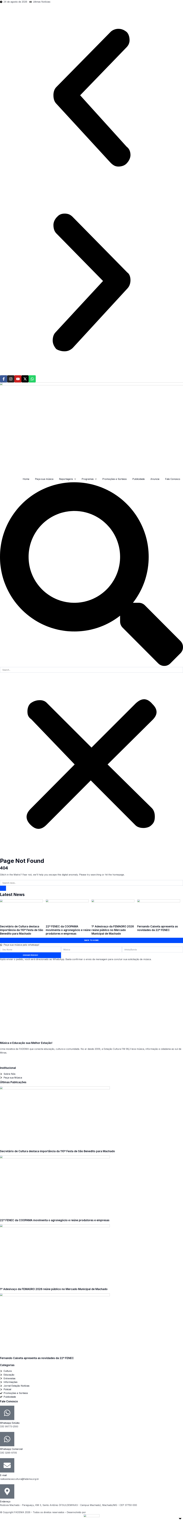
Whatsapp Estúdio (10, 1422)
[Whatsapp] (32, 378)
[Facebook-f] (3, 378)
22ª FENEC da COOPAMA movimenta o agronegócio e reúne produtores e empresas (68, 930)
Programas (88, 479)
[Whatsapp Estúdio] (7, 1413)
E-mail (3, 1475)
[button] (91, 98)
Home (26, 479)
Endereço (5, 1501)
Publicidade (138, 479)
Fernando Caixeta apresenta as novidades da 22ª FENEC (157, 928)
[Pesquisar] (3, 888)
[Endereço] (7, 1491)
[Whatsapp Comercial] (7, 1439)
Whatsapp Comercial (11, 1449)
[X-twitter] (25, 378)
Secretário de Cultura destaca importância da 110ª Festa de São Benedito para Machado (39, 5)
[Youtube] (17, 378)
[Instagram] (10, 378)
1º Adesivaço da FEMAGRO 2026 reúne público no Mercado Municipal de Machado (113, 930)
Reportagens (66, 479)
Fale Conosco (172, 479)
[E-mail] (7, 1465)
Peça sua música (44, 479)
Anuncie (154, 479)
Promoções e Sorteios (114, 479)
